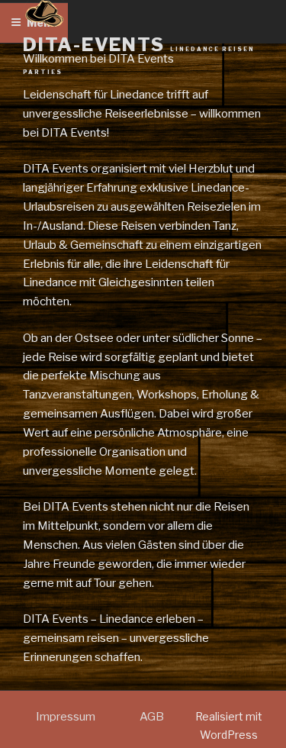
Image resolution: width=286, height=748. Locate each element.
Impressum (65, 717)
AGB (152, 717)
